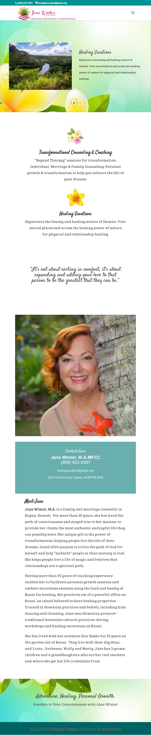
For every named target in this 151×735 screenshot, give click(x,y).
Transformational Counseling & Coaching (75, 152)
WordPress (111, 728)
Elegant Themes (65, 728)
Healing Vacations (95, 52)
